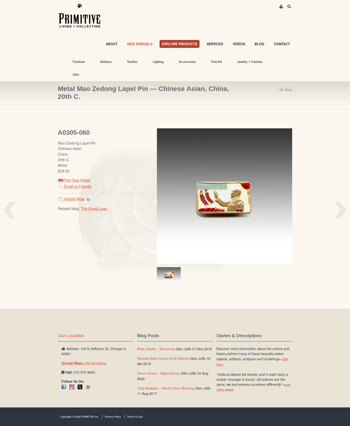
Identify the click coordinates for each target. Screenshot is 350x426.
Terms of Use (135, 416)
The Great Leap (94, 208)
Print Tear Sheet (76, 180)
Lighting (158, 62)
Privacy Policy (113, 416)
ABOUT (112, 43)
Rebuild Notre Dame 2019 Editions (163, 358)
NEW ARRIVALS (139, 43)
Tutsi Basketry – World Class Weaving (165, 388)
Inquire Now (74, 198)
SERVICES (215, 43)
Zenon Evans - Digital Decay (158, 373)
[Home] (83, 16)
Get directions (83, 363)
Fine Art (216, 62)
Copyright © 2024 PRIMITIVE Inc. (79, 416)
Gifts (76, 74)
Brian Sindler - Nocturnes (156, 348)
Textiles (132, 62)
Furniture (79, 62)
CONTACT (282, 43)
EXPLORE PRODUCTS (179, 43)
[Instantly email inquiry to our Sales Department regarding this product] (88, 199)
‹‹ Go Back (284, 89)
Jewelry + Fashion (249, 62)
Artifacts (106, 62)
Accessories (187, 62)
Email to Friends (77, 186)
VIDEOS (239, 43)
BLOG (259, 43)
